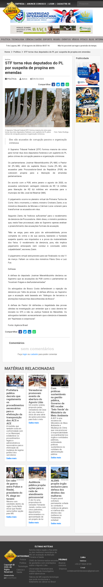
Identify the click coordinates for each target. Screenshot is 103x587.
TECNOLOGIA (18, 39)
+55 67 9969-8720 (83, 564)
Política (17, 52)
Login (51, 4)
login (25, 354)
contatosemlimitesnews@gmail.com (83, 571)
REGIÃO (56, 39)
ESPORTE (47, 39)
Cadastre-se (63, 4)
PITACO (84, 39)
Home (7, 52)
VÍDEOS (75, 39)
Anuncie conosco (36, 4)
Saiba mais (11, 458)
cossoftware (11, 578)
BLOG (91, 39)
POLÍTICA (5, 39)
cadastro (34, 354)
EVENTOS (66, 39)
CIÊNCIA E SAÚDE (33, 39)
